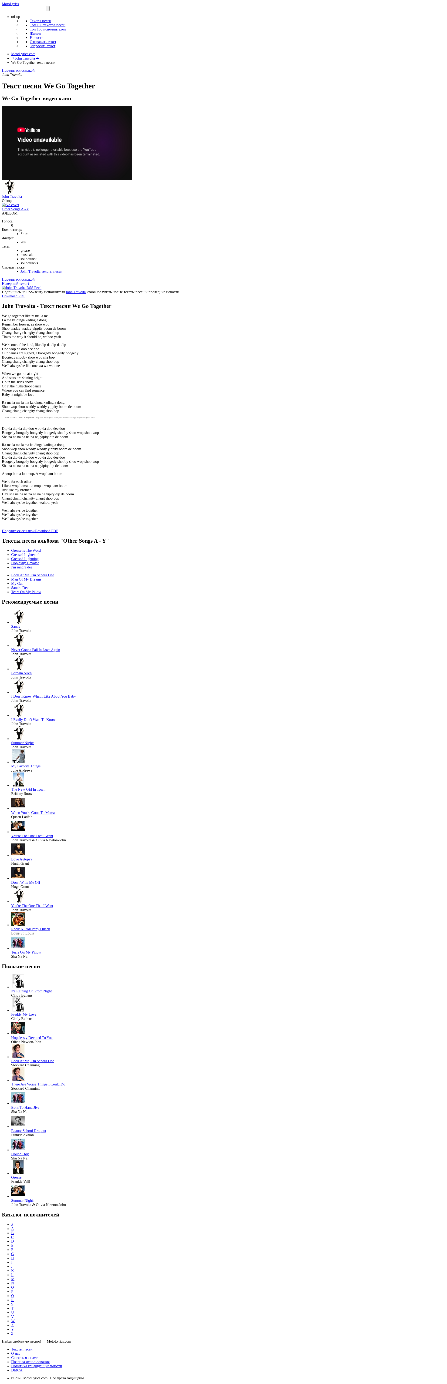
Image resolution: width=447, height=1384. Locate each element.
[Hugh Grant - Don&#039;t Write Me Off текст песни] (18, 878)
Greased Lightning (25, 559)
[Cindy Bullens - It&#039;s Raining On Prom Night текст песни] (18, 987)
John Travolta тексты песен (41, 271)
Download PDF (13, 296)
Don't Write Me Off (25, 882)
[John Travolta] (9, 192)
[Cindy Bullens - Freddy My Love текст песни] (18, 1010)
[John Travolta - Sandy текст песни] (18, 622)
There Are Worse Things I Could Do (38, 1084)
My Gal (17, 583)
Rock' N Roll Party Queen (30, 929)
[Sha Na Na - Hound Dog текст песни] (18, 1150)
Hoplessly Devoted (25, 563)
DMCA (17, 1370)
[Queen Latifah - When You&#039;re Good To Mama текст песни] (18, 808)
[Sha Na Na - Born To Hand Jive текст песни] (18, 1103)
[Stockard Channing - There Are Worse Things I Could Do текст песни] (18, 1080)
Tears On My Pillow (26, 592)
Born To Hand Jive (25, 1107)
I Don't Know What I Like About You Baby (43, 696)
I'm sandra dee (21, 567)
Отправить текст (43, 42)
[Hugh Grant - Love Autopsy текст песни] (18, 855)
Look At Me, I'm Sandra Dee (32, 575)
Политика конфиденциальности (36, 1366)
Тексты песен (40, 21)
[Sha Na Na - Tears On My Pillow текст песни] (18, 948)
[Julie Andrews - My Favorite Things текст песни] (18, 762)
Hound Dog (20, 1154)
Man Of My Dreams (26, 579)
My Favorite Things (26, 766)
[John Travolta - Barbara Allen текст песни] (18, 669)
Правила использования (30, 1362)
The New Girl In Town (28, 789)
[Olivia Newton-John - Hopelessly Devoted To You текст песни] (18, 1033)
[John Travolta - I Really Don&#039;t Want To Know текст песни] (18, 715)
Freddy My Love (23, 1014)
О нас (15, 1353)
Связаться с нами (24, 1358)
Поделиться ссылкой (18, 70)
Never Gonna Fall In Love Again (35, 650)
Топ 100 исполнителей (48, 29)
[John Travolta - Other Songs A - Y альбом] (10, 205)
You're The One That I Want (32, 836)
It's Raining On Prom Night (31, 991)
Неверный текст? (15, 284)
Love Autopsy (21, 859)
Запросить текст (42, 46)
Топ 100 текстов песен (47, 25)
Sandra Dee (19, 588)
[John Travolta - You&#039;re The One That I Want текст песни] (18, 902)
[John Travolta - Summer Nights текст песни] (18, 739)
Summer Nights (22, 743)
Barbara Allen (21, 673)
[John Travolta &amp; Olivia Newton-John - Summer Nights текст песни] (18, 1196)
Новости (37, 38)
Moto (10, 4)
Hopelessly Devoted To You (32, 1038)
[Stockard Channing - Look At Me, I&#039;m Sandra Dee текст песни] (18, 1057)
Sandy (15, 626)
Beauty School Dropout (28, 1131)
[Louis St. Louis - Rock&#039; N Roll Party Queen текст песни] (18, 925)
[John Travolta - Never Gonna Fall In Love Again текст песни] (18, 646)
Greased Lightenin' (25, 555)
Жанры (35, 33)
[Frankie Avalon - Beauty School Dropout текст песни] (18, 1127)
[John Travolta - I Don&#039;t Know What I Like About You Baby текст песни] (18, 692)
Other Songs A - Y (15, 209)
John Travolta (12, 196)
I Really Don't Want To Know (33, 720)
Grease (16, 1177)
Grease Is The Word (26, 550)
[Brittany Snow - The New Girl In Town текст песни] (18, 785)
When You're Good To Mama (33, 813)
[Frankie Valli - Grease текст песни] (18, 1173)
